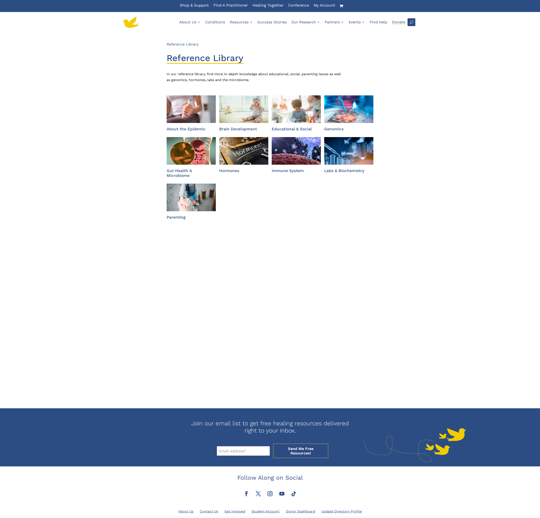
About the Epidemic (186, 129)
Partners (332, 22)
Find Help (378, 22)
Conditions (215, 22)
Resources (239, 22)
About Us (187, 22)
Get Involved (234, 511)
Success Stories (272, 22)
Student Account (265, 511)
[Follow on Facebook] (246, 494)
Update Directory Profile (341, 511)
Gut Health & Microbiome (179, 173)
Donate (398, 22)
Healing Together (268, 5)
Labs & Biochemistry (344, 170)
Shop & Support (194, 5)
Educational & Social (292, 129)
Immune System (288, 170)
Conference (298, 5)
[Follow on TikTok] (294, 494)
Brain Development (238, 129)
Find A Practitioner (230, 5)
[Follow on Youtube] (282, 494)
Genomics (334, 129)
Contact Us (209, 511)
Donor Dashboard (300, 511)
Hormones (229, 170)
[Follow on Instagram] (270, 494)
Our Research (303, 22)
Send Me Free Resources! (300, 450)
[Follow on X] (258, 494)
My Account (324, 5)
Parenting (176, 217)
